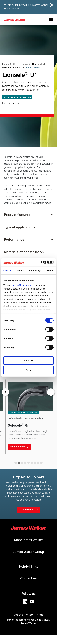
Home (5, 64)
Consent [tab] (7, 270)
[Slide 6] (35, 462)
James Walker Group (28, 552)
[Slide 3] (25, 462)
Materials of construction (24, 252)
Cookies (18, 614)
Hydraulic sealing (11, 67)
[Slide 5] (32, 462)
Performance (14, 239)
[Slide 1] (19, 462)
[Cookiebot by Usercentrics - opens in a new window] (41, 262)
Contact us (28, 578)
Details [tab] (20, 270)
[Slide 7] (38, 462)
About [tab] (49, 270)
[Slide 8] (41, 462)
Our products (39, 64)
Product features (17, 215)
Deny (28, 370)
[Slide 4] (28, 462)
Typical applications (19, 227)
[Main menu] (51, 19)
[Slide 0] (15, 462)
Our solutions (20, 64)
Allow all (28, 360)
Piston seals (33, 67)
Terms (39, 614)
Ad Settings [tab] (35, 270)
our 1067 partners (21, 285)
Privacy (29, 614)
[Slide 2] (22, 462)
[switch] (49, 329)
